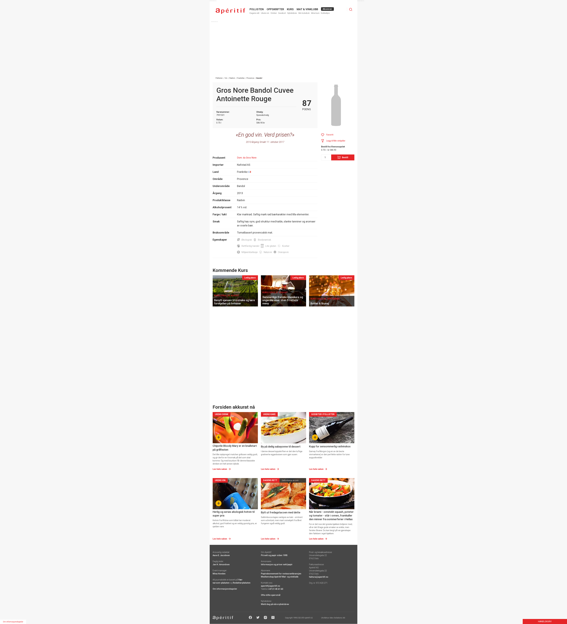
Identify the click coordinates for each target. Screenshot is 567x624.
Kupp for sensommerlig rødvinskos (330, 446)
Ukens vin (265, 13)
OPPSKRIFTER (275, 9)
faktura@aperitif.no (318, 577)
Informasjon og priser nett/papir (277, 564)
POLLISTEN (257, 9)
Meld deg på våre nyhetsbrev (275, 604)
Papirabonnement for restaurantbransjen (281, 573)
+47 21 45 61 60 (275, 589)
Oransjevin (283, 252)
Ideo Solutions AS (337, 618)
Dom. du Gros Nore (246, 157)
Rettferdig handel (250, 246)
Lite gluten (270, 246)
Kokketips (325, 13)
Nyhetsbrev (292, 13)
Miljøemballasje (249, 252)
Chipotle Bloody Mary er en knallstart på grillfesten (235, 447)
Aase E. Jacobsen (221, 555)
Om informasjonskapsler (225, 589)
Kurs (290, 9)
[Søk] (351, 9)
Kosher (285, 246)
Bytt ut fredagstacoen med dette (280, 512)
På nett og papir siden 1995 (274, 555)
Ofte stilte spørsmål (270, 595)
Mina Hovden (219, 573)
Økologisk (246, 239)
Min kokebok (304, 13)
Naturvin (268, 252)
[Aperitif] (230, 11)
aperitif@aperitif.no (270, 586)
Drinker (274, 13)
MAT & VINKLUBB (307, 9)
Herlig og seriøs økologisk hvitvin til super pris (234, 513)
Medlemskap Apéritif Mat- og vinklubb (279, 577)
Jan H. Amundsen (221, 564)
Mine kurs (315, 13)
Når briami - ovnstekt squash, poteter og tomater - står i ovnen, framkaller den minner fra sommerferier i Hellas (331, 515)
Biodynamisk (264, 239)
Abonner (327, 9)
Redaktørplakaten (241, 583)
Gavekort (282, 13)
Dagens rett (254, 13)
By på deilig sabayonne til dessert (280, 446)
